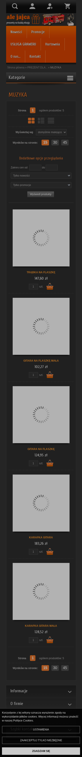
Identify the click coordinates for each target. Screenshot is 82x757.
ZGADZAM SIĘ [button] (41, 751)
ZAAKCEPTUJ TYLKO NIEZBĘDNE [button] (41, 740)
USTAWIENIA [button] (41, 729)
